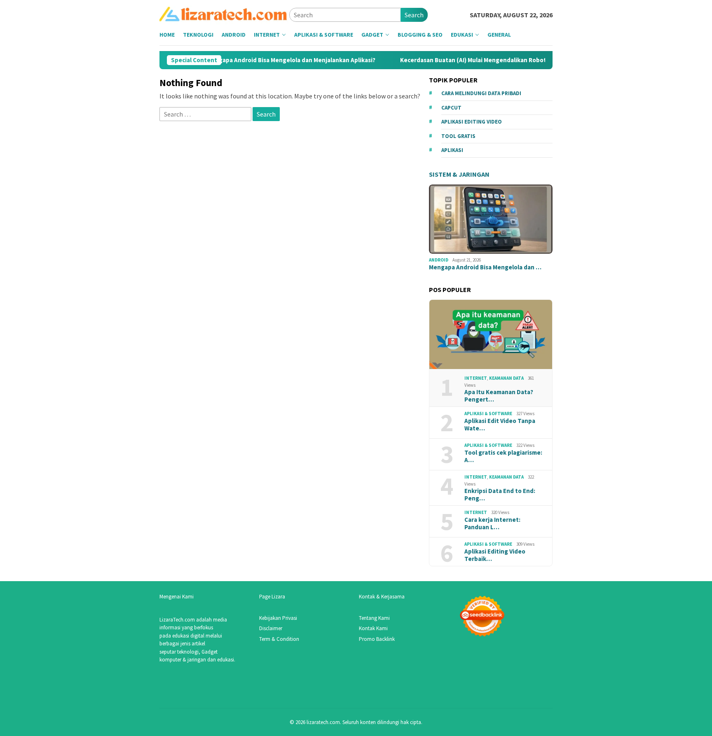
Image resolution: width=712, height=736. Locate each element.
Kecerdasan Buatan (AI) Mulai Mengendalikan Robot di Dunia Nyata (479, 60)
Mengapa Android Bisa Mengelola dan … (485, 267)
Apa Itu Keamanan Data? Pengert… (498, 395)
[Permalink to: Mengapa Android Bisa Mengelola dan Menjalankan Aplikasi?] (491, 219)
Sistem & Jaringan (459, 174)
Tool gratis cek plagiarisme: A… (503, 456)
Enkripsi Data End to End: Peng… (499, 494)
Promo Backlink (377, 639)
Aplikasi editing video (471, 121)
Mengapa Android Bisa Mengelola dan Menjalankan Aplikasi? (276, 60)
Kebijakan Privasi (278, 618)
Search (414, 15)
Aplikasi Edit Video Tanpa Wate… (499, 424)
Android (438, 260)
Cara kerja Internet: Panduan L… (492, 523)
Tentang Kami (374, 618)
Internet (475, 378)
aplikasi (452, 150)
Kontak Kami (373, 628)
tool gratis (458, 136)
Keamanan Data (506, 378)
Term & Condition (279, 639)
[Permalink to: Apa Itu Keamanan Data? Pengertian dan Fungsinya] (491, 334)
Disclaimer (270, 628)
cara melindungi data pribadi (481, 93)
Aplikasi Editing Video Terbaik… (494, 555)
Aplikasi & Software (488, 413)
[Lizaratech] (224, 14)
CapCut (451, 107)
